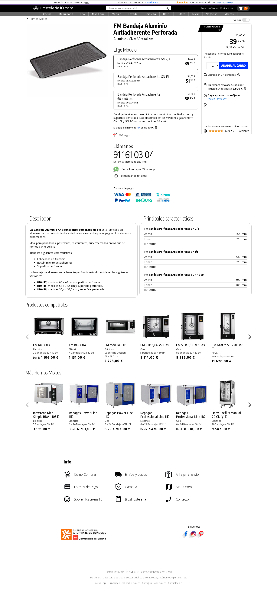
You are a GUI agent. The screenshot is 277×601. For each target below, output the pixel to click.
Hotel (166, 14)
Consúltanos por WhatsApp (138, 169)
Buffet (181, 14)
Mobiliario (98, 14)
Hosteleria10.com (114, 572)
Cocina (47, 14)
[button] (250, 337)
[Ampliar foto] (68, 97)
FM (138, 127)
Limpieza (150, 14)
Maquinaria (66, 14)
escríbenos (152, 2)
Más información (217, 98)
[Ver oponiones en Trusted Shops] (225, 2)
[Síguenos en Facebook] (186, 537)
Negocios (211, 14)
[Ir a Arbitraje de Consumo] (84, 540)
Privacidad (114, 583)
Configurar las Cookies (154, 583)
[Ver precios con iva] (246, 20)
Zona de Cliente (209, 8)
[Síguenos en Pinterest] (201, 537)
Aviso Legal (101, 583)
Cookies (135, 583)
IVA (237, 20)
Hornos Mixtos (38, 19)
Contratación (175, 583)
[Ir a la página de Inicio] (53, 9)
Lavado (133, 14)
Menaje (116, 14)
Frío (82, 14)
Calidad (126, 583)
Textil (195, 14)
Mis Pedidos (226, 8)
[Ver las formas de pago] (141, 201)
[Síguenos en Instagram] (193, 537)
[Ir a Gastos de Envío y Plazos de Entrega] (218, 29)
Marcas (229, 14)
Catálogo (124, 135)
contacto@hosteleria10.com (156, 572)
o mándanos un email (134, 175)
